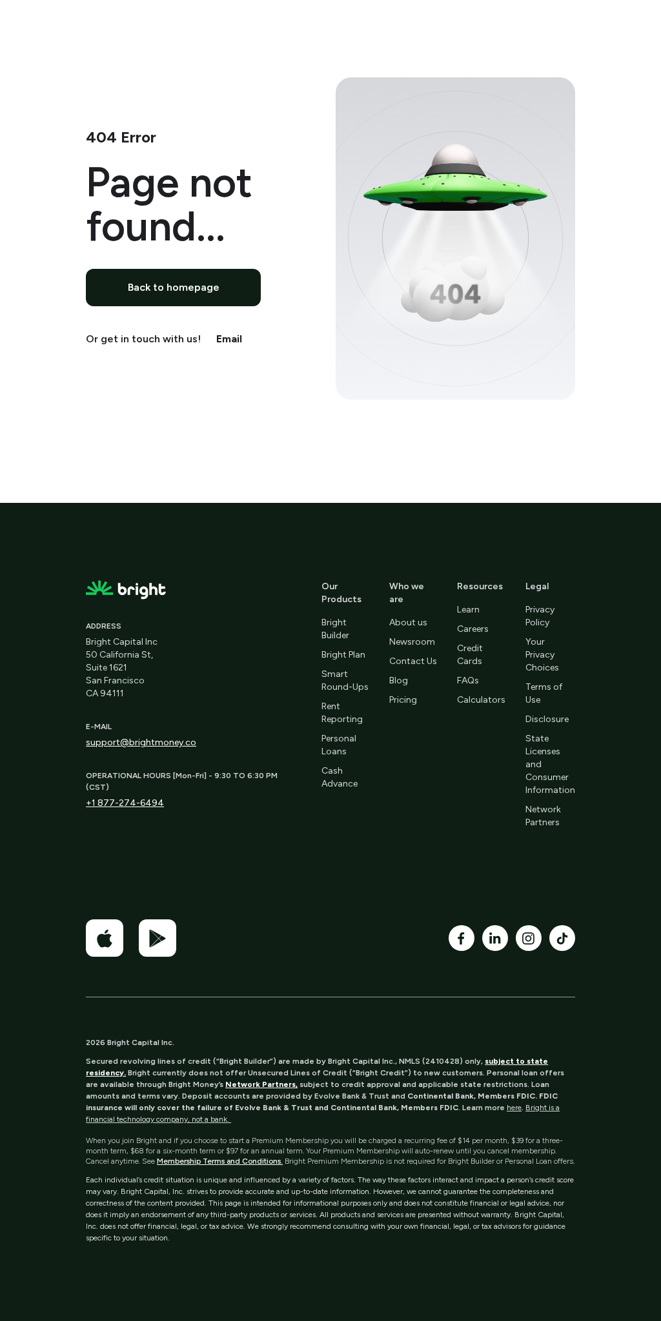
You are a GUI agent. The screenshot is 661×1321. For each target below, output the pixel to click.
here (514, 1107)
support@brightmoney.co (141, 742)
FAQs (468, 680)
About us (408, 622)
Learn (468, 609)
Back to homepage (173, 287)
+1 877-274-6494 (125, 802)
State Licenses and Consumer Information (550, 764)
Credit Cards (470, 655)
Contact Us (413, 661)
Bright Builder (335, 629)
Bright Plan (343, 654)
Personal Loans (338, 745)
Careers (473, 628)
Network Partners (543, 816)
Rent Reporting (342, 713)
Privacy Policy (539, 616)
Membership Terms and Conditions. (220, 1161)
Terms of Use (543, 693)
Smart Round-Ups (345, 680)
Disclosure (547, 719)
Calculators (481, 699)
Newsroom (412, 641)
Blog (398, 680)
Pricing (403, 699)
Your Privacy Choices (542, 654)
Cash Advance (339, 777)
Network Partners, (261, 1084)
